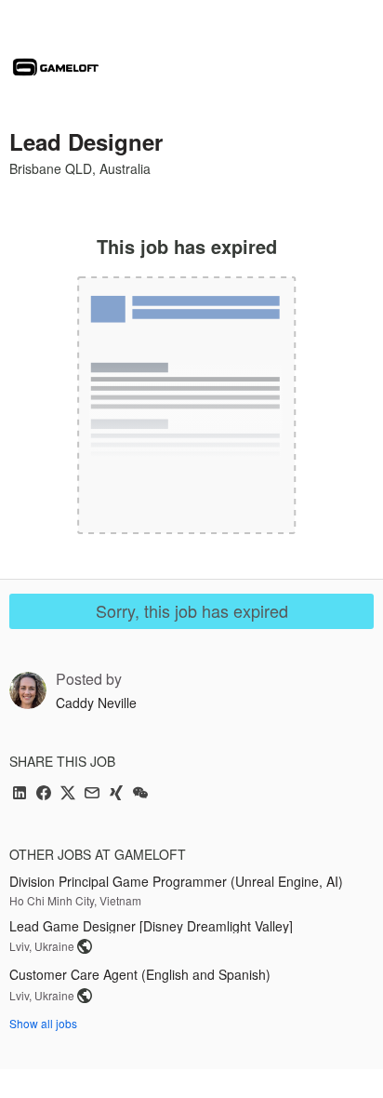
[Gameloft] (55, 67)
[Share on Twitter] (67, 794)
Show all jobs (43, 1023)
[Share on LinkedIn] (19, 794)
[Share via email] (92, 794)
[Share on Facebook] (43, 794)
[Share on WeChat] (140, 794)
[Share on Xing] (116, 794)
